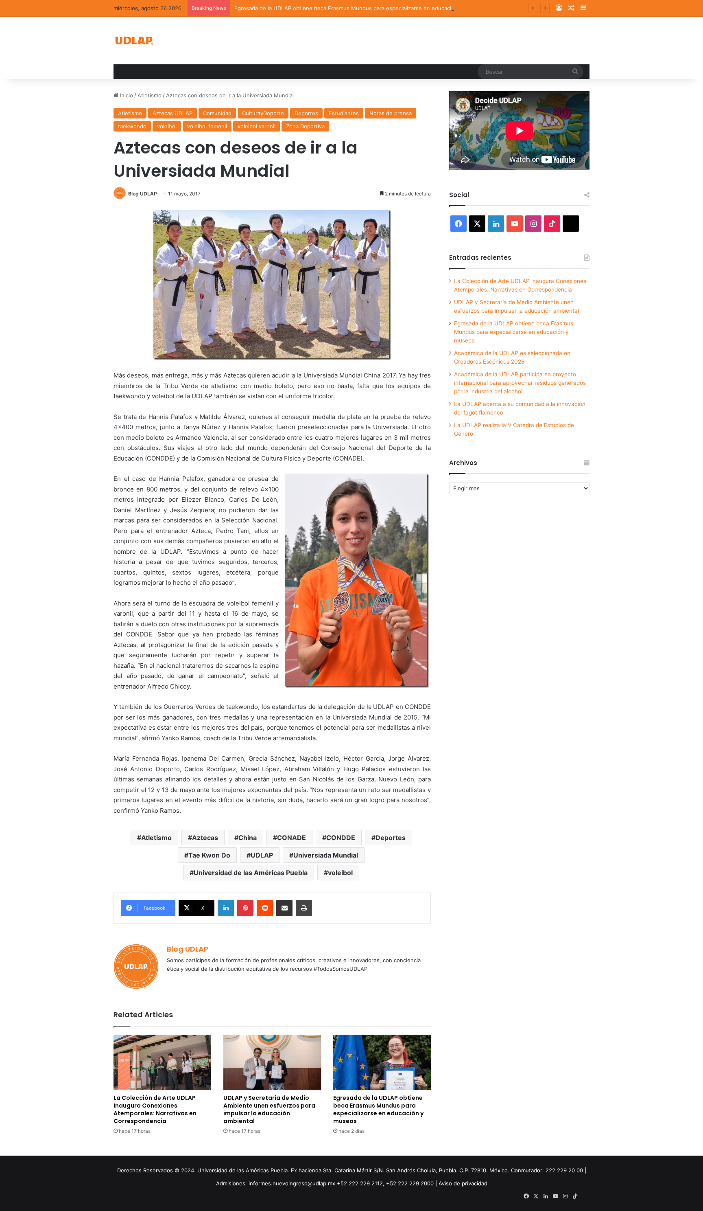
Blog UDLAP (142, 194)
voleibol (167, 126)
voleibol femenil (207, 126)
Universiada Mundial (325, 855)
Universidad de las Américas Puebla (251, 873)
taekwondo (132, 126)
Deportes (306, 113)
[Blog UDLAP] (134, 40)
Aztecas (205, 838)
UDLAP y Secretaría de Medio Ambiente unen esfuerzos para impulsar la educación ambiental (269, 1109)
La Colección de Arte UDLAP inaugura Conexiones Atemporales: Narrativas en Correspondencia (155, 1109)
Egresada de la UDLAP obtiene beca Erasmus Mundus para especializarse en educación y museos (359, 8)
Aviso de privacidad (463, 1183)
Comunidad (217, 113)
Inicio (125, 95)
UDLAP (262, 855)
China (247, 838)
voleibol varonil (256, 126)
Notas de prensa (390, 113)
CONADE (291, 838)
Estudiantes (344, 113)
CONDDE (340, 838)
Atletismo (150, 95)
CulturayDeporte (263, 113)
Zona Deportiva (305, 126)
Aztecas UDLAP (172, 113)
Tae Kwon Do (209, 855)
